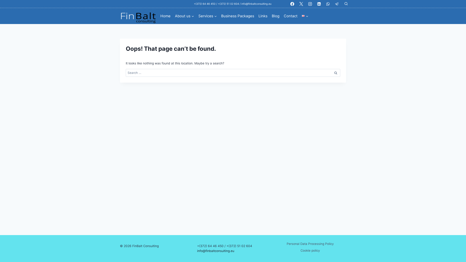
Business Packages (237, 16)
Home (165, 16)
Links (262, 16)
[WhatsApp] (328, 4)
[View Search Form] (346, 3)
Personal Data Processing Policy (310, 244)
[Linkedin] (319, 4)
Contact (290, 16)
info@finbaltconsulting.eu (256, 3)
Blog (275, 16)
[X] (301, 4)
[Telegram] (337, 4)
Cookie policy (310, 250)
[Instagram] (310, 4)
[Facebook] (292, 4)
